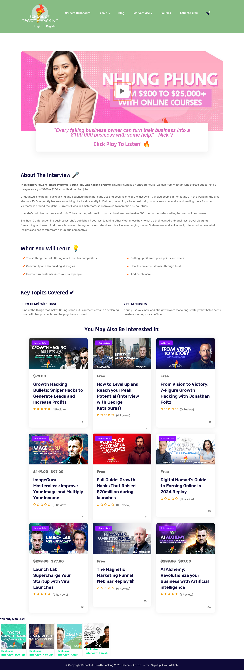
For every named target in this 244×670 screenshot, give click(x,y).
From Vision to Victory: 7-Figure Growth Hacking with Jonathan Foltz (185, 393)
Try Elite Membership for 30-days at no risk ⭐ (123, 6)
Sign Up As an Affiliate (165, 665)
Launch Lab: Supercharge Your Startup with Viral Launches (52, 578)
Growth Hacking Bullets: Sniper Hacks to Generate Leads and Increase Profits (58, 393)
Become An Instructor (135, 665)
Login (37, 26)
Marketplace (141, 13)
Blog (121, 13)
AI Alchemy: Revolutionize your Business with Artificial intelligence (185, 578)
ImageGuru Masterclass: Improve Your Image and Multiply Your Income (58, 488)
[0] (207, 13)
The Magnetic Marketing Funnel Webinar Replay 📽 (115, 575)
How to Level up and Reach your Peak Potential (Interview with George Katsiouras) (118, 396)
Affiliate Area (189, 13)
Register (51, 26)
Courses (166, 13)
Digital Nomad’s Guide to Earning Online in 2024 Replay (183, 485)
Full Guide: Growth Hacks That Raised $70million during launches (116, 488)
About (104, 13)
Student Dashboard (77, 13)
